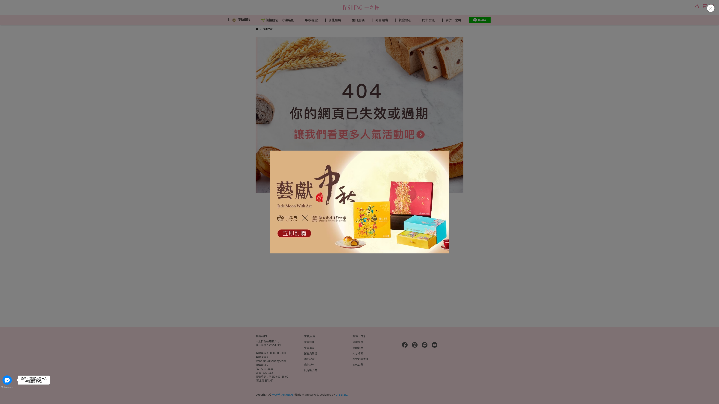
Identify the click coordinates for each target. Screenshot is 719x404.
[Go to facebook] (7, 380)
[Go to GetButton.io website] (7, 387)
